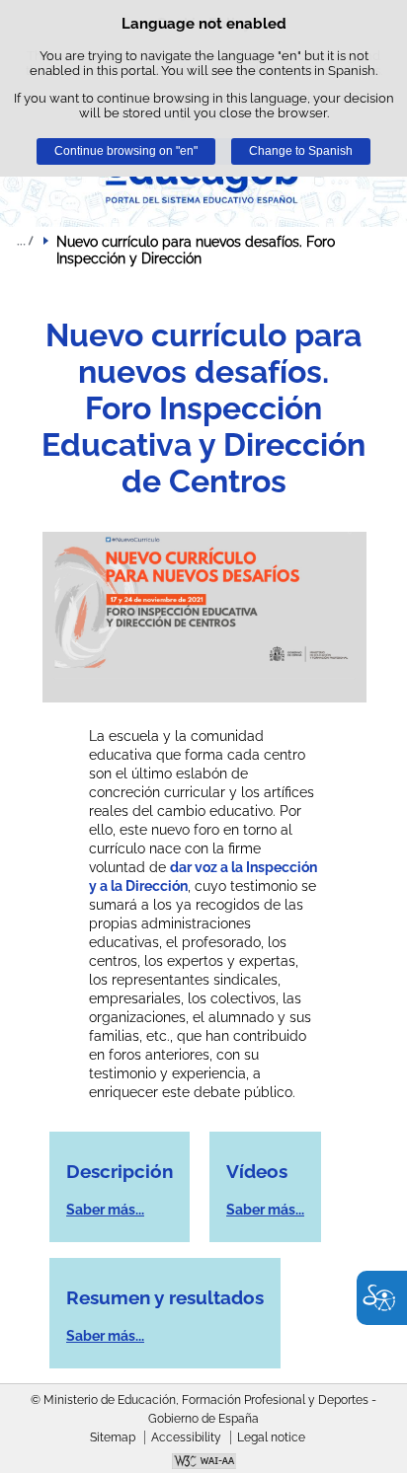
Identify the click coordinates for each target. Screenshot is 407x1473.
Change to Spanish (301, 151)
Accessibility (186, 1437)
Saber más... (105, 1209)
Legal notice (271, 1437)
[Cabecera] (203, 179)
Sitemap (112, 1437)
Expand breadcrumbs (25, 241)
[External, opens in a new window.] (203, 1463)
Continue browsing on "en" (126, 151)
